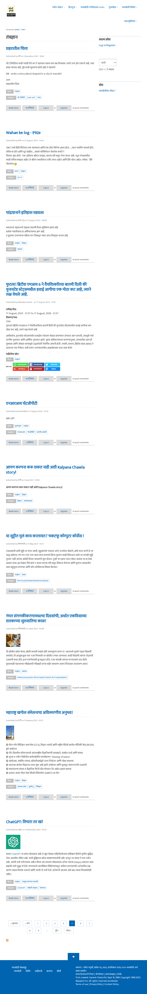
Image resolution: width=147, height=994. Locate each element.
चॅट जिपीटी (21, 97)
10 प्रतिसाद (30, 188)
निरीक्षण (38, 786)
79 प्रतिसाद (30, 108)
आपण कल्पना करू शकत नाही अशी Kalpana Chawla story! (45, 470)
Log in (46, 108)
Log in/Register (107, 45)
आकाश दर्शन (21, 786)
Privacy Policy (96, 984)
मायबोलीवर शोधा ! (107, 91)
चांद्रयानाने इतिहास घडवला (25, 212)
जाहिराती (38, 971)
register (64, 108)
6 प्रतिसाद (30, 797)
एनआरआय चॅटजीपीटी (21, 403)
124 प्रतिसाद (29, 898)
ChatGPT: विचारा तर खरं (24, 821)
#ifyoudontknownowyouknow (32, 580)
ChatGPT (16, 854)
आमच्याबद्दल (110, 974)
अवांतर (24, 671)
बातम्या (49, 971)
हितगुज (71, 7)
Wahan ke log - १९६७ (23, 132)
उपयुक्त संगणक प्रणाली (30, 881)
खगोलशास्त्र (28, 501)
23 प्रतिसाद (30, 259)
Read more (15, 108)
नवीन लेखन (57, 7)
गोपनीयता (99, 974)
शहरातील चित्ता (17, 48)
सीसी (59, 971)
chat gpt (31, 97)
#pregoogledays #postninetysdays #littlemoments (42, 677)
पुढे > (57, 930)
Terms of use (82, 984)
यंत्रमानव (43, 887)
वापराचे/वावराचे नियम (85, 974)
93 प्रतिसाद (30, 687)
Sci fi (19, 177)
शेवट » (68, 930)
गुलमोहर (112, 7)
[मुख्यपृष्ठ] (11, 10)
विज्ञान (24, 243)
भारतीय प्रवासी (42, 432)
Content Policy (112, 984)
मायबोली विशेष (128, 7)
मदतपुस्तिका (129, 21)
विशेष (28, 971)
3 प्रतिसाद (30, 442)
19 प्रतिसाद (30, 378)
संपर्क (119, 974)
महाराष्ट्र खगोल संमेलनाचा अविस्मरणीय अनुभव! (39, 712)
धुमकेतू (31, 786)
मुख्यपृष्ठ (17, 29)
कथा (39, 97)
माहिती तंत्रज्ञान (32, 887)
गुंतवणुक (18, 426)
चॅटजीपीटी (30, 432)
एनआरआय (21, 432)
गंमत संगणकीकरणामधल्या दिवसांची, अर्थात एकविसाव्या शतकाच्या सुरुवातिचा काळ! (46, 618)
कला (16, 171)
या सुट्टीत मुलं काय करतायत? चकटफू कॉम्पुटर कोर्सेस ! (45, 536)
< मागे (27, 923)
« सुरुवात (14, 923)
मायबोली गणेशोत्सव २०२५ (92, 7)
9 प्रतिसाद (30, 511)
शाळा (24, 574)
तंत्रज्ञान (17, 91)
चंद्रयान (19, 249)
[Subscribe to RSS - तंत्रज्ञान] (50, 940)
